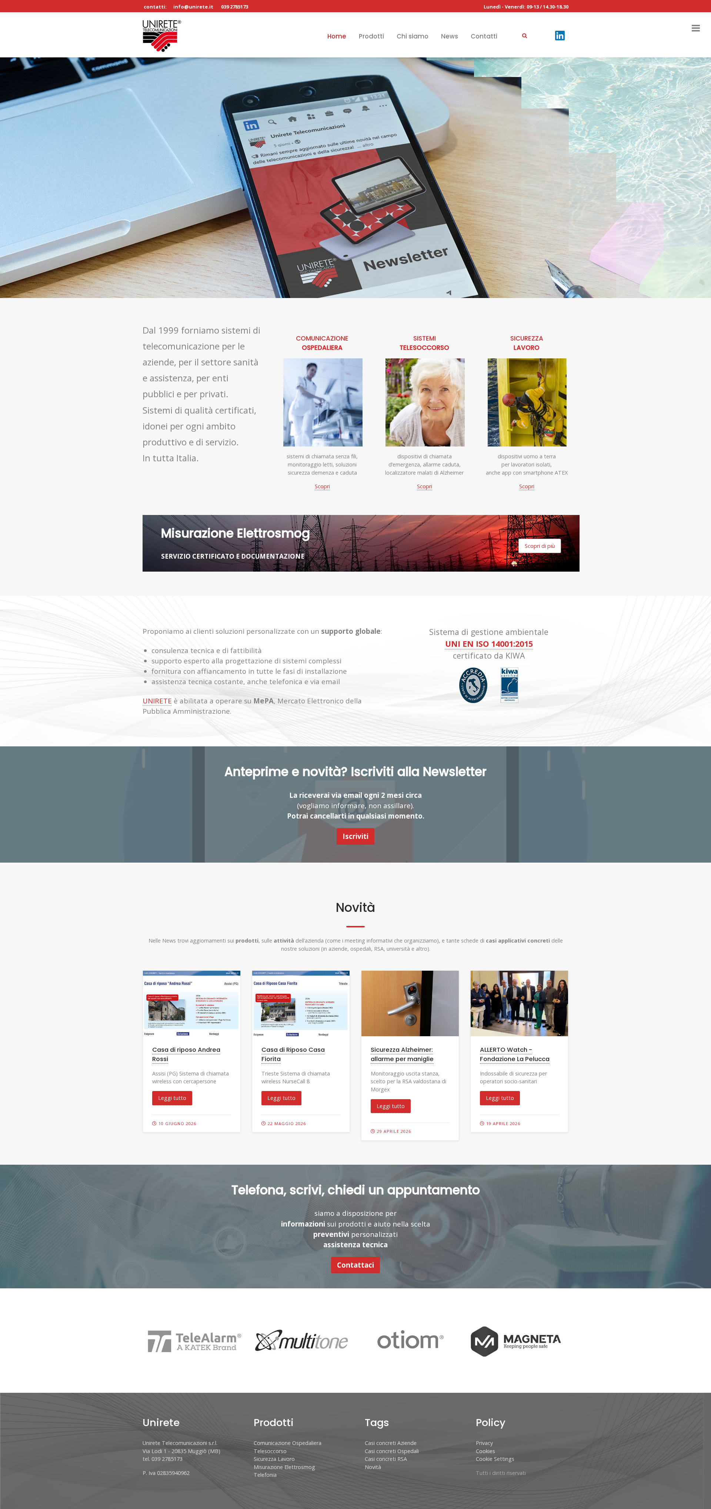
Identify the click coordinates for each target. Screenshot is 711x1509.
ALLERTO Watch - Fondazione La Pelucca (515, 1054)
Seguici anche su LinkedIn (108, 213)
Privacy (484, 1442)
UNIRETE (157, 700)
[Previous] (14, 177)
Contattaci (355, 1264)
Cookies (485, 1451)
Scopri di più (61, 272)
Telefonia (265, 1474)
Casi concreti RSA (386, 1458)
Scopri (322, 486)
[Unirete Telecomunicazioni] (162, 35)
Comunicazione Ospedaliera (287, 1442)
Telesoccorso (270, 1451)
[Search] (524, 35)
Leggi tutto (172, 1097)
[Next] (696, 177)
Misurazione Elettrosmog (284, 1466)
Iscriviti (355, 836)
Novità (373, 1466)
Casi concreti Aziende (391, 1442)
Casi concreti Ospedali (392, 1451)
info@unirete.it (193, 6)
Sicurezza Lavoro (274, 1458)
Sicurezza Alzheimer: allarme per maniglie (402, 1054)
